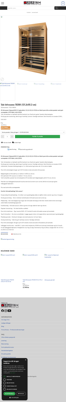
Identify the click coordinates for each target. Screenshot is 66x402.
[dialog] (15, 379)
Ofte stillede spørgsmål (8, 337)
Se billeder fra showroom (8, 357)
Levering (3, 340)
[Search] (56, 8)
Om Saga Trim (5, 319)
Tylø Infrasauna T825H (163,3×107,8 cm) (7, 280)
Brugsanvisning (4, 234)
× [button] (25, 360)
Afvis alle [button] (21, 393)
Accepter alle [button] (9, 393)
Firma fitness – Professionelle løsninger (12, 329)
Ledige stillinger (6, 323)
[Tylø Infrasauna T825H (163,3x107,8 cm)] (11, 266)
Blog (2, 326)
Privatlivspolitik (6, 354)
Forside (29, 12)
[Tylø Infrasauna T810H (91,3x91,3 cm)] (33, 266)
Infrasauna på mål (50, 280)
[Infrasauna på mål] (54, 266)
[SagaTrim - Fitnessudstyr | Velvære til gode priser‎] (32, 3)
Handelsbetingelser (7, 350)
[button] (1, 3)
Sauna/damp (35, 12)
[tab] (4, 234)
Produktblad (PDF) (17, 234)
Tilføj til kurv (37, 136)
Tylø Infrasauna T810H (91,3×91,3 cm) (32, 280)
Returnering (4, 344)
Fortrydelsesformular (7, 347)
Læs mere (3, 119)
